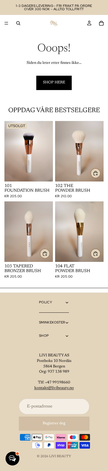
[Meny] (6, 23)
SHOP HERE (54, 83)
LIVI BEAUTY (60, 456)
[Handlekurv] (101, 23)
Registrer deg (54, 423)
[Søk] (18, 23)
